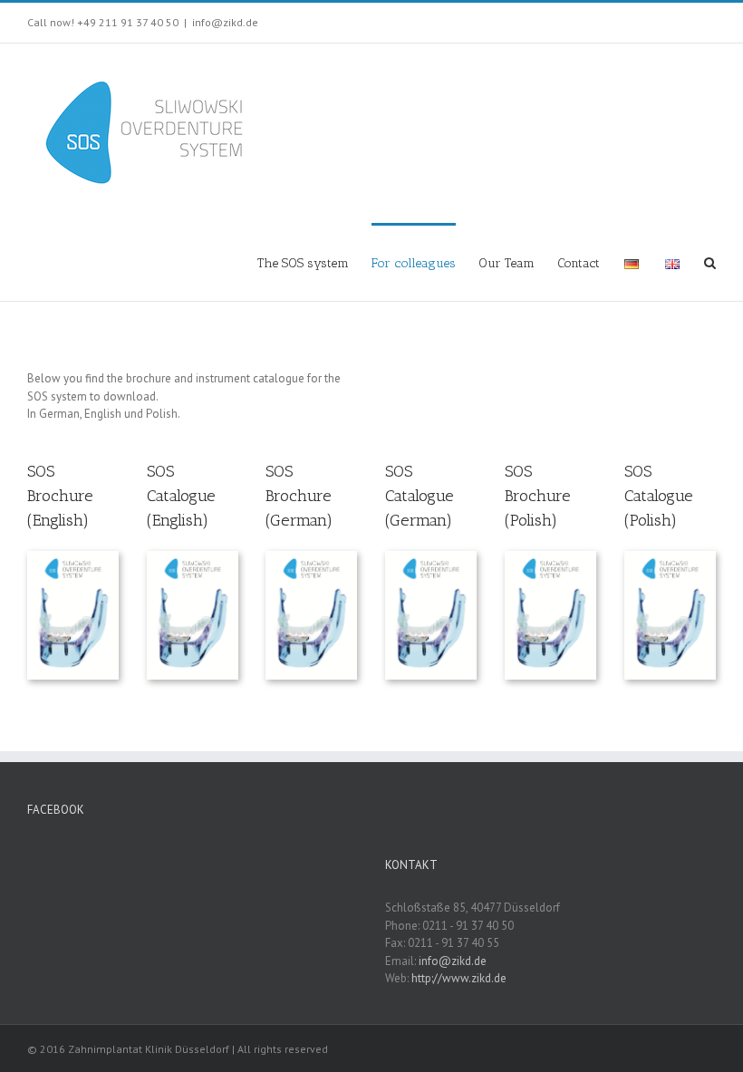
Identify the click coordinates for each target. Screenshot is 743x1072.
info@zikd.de (225, 22)
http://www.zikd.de (459, 978)
